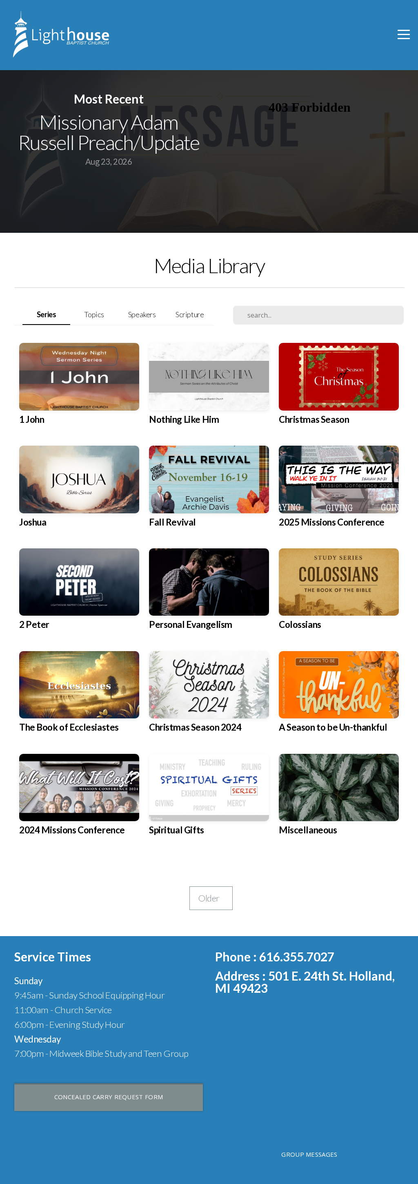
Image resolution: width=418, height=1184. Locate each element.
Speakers (142, 314)
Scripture (190, 314)
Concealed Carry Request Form (108, 1097)
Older (211, 897)
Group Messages (309, 1154)
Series (46, 314)
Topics (94, 314)
